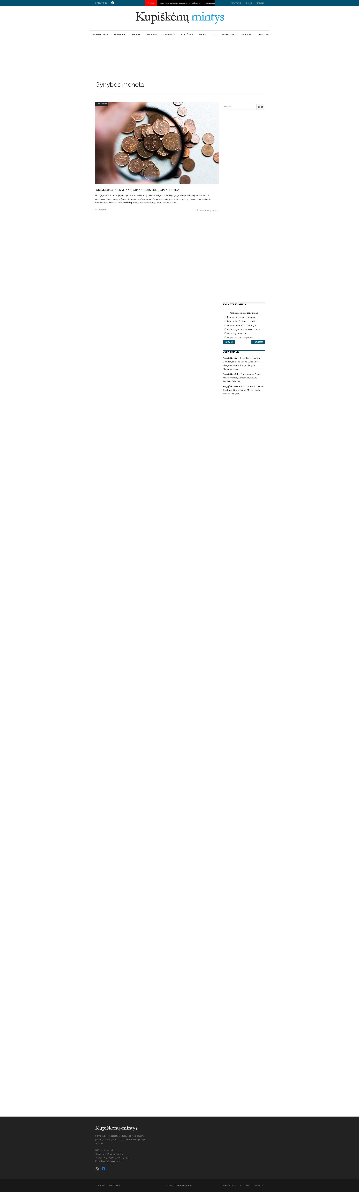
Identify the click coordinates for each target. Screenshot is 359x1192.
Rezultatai (258, 342)
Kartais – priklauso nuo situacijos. (242, 325)
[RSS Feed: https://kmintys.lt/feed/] (97, 1169)
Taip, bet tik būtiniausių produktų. (241, 321)
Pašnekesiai (114, 1186)
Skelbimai (100, 1186)
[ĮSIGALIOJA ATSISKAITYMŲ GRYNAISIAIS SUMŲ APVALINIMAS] (157, 143)
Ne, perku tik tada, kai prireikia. (240, 338)
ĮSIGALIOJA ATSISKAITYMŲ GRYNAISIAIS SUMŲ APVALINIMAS (137, 190)
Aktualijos (102, 104)
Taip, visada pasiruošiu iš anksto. (241, 317)
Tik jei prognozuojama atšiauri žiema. (243, 329)
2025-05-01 (102, 209)
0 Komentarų (204, 210)
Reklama (248, 3)
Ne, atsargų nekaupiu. (236, 333)
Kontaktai (260, 3)
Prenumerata (235, 3)
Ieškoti (260, 107)
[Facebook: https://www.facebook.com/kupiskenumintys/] (112, 2)
